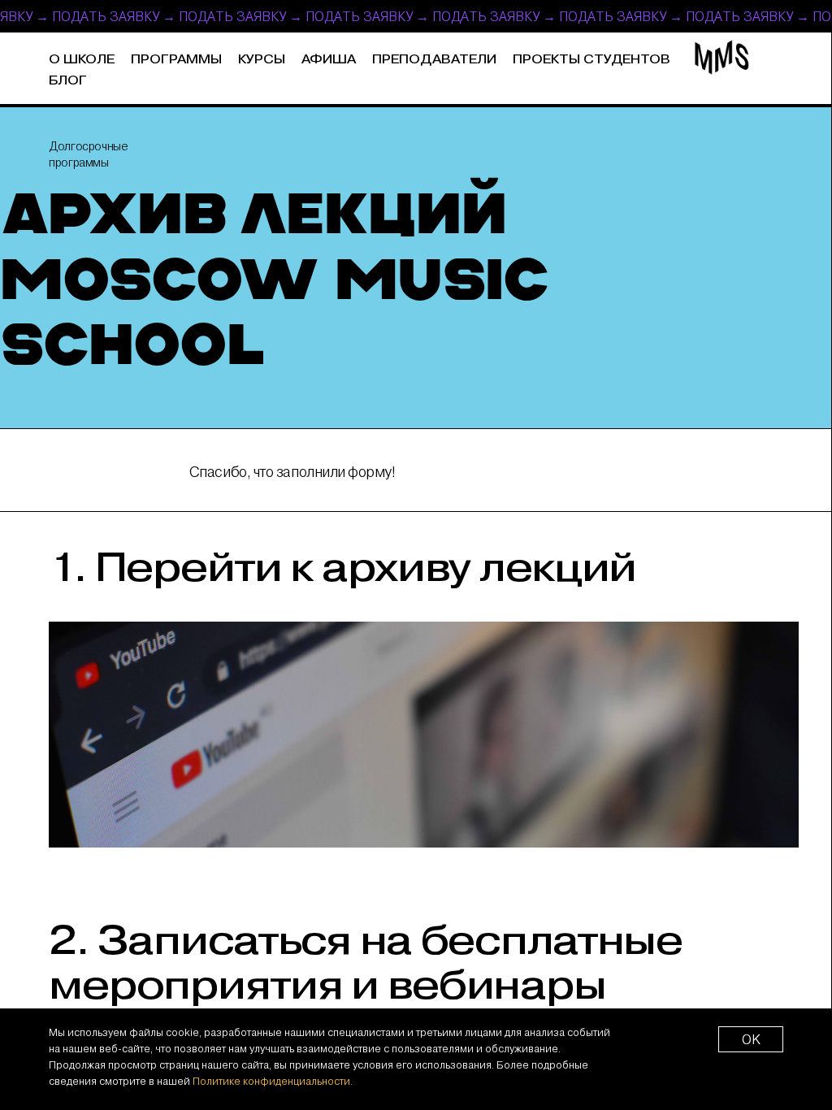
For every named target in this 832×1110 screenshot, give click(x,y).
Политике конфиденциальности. (273, 1080)
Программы (176, 60)
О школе (82, 60)
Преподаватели (434, 60)
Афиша (328, 60)
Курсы (261, 60)
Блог (68, 81)
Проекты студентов (591, 60)
